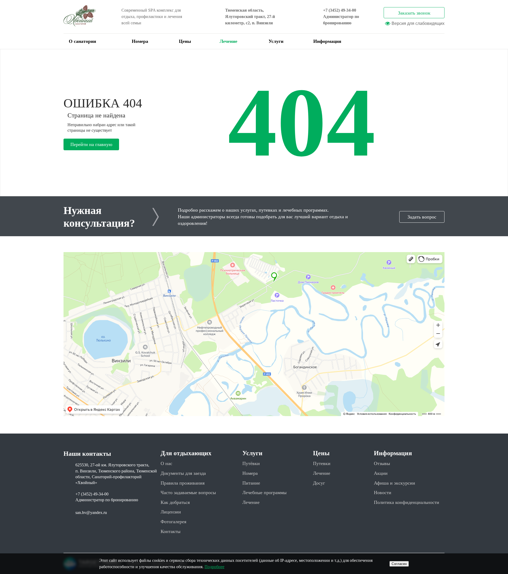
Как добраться (175, 502)
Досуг (319, 483)
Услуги (276, 41)
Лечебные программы (264, 492)
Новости (382, 492)
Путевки (321, 463)
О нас (166, 463)
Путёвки (251, 463)
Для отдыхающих (186, 453)
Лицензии (171, 511)
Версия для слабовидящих (418, 23)
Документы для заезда (183, 473)
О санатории (82, 41)
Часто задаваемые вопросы (188, 492)
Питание (251, 483)
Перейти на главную (91, 144)
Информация (327, 41)
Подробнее (214, 566)
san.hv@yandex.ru (91, 512)
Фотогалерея (173, 521)
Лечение (228, 41)
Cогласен (399, 564)
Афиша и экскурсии (394, 483)
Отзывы (382, 463)
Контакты (170, 531)
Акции (381, 473)
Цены (185, 41)
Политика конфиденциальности (406, 502)
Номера (140, 41)
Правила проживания (183, 483)
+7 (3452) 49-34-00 (339, 10)
